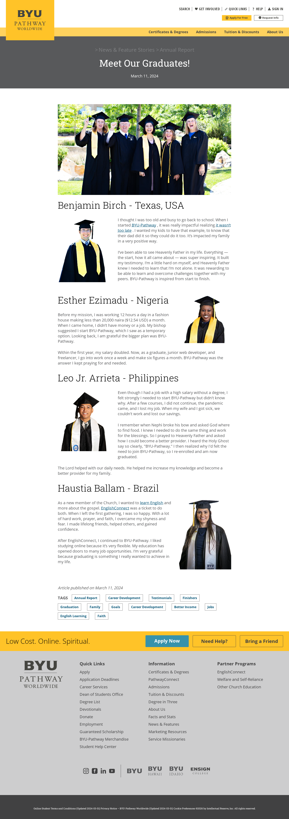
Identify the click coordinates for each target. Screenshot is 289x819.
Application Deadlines (99, 679)
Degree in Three (162, 701)
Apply (85, 672)
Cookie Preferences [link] (184, 808)
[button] (182, 9)
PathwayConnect (163, 679)
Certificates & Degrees (168, 672)
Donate (86, 716)
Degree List (90, 701)
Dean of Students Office (101, 694)
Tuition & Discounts (166, 694)
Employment (91, 724)
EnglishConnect (231, 672)
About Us (156, 709)
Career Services (94, 687)
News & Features (163, 724)
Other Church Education (239, 687)
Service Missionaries (166, 739)
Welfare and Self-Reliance (240, 679)
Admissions (159, 687)
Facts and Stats (162, 716)
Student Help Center (98, 746)
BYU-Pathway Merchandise (104, 739)
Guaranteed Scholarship (101, 731)
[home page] (30, 20)
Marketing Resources (167, 731)
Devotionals (90, 709)
